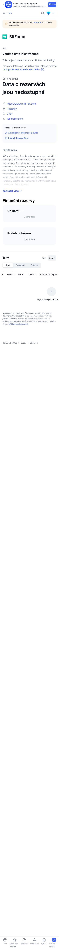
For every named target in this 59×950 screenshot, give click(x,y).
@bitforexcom (15, 118)
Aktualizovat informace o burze (23, 133)
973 (10, 13)
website (37, 22)
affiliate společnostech (19, 324)
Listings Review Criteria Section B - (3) (23, 69)
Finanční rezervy (19, 201)
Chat (9, 113)
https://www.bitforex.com (21, 103)
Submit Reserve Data (18, 138)
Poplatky (12, 108)
